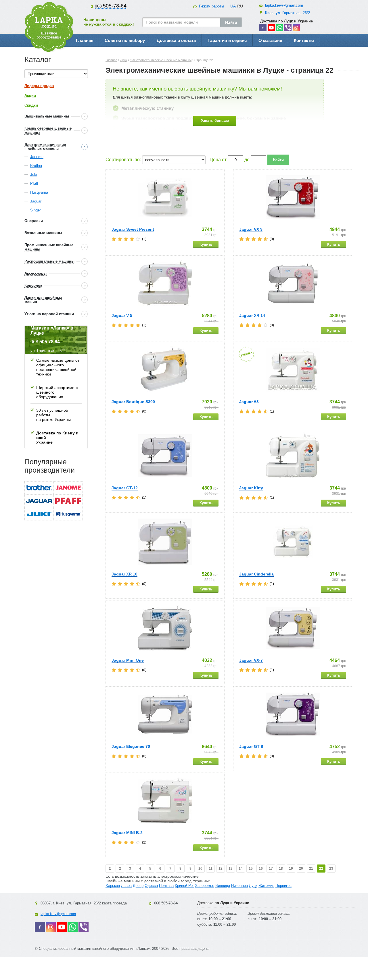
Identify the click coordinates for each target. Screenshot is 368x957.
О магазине (270, 40)
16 (261, 869)
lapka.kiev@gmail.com (284, 5)
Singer (35, 210)
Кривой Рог (184, 885)
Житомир (266, 885)
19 (291, 869)
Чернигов (283, 885)
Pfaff (34, 183)
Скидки (31, 105)
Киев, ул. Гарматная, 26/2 (287, 13)
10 (200, 869)
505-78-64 (110, 6)
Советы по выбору (125, 40)
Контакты (304, 40)
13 (231, 869)
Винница (222, 885)
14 (241, 869)
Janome (36, 157)
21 (311, 869)
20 (301, 869)
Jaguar (35, 201)
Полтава (166, 885)
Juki (33, 174)
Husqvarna (39, 192)
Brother (36, 165)
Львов (126, 885)
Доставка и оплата (176, 40)
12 (220, 869)
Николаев (239, 885)
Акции (30, 95)
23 (331, 869)
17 (271, 869)
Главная (84, 40)
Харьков (113, 885)
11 (210, 869)
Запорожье (204, 885)
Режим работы (211, 6)
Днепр (138, 885)
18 (281, 869)
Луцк (253, 885)
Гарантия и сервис (227, 40)
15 (251, 869)
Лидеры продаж (39, 86)
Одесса (151, 885)
